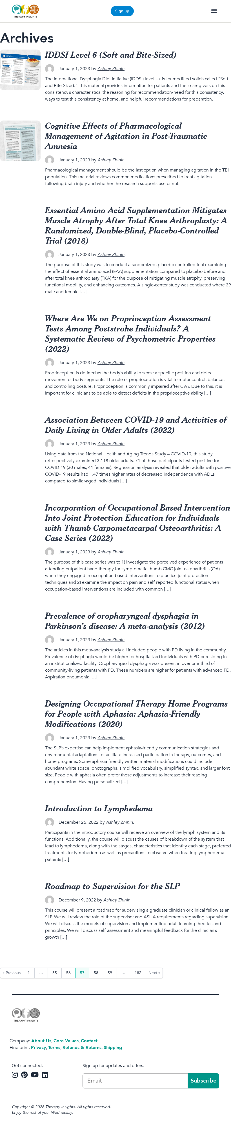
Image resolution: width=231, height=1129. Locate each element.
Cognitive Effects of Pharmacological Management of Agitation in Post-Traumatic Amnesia (126, 135)
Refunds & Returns (82, 1048)
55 (54, 973)
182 (138, 973)
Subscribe (203, 1081)
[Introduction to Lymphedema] (20, 823)
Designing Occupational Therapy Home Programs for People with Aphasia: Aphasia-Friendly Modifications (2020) (136, 713)
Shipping (113, 1048)
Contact (89, 1041)
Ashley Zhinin (111, 69)
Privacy (38, 1048)
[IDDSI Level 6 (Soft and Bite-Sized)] (20, 70)
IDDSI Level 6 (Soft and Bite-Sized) (111, 54)
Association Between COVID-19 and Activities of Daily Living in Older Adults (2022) (136, 424)
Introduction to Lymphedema (99, 808)
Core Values (66, 1041)
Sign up (122, 11)
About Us (41, 1041)
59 (110, 973)
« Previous (12, 973)
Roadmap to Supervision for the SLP (112, 886)
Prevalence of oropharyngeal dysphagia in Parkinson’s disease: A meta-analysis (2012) (125, 620)
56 (68, 973)
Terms (54, 1048)
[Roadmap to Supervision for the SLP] (20, 901)
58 (96, 973)
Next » (154, 973)
